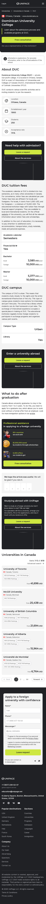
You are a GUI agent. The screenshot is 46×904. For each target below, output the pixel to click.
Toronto (15, 572)
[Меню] (42, 3)
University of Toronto (15, 569)
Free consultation (23, 40)
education (12, 791)
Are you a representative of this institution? (19, 46)
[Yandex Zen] (8, 803)
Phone (7, 716)
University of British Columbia (20, 611)
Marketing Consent (14, 746)
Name (7, 706)
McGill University (12, 592)
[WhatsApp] (39, 761)
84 (27, 679)
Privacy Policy (33, 738)
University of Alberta (14, 634)
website (5, 214)
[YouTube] (19, 803)
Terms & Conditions (9, 892)
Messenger (10, 726)
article (32, 413)
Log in (4, 3)
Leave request (23, 752)
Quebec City (16, 660)
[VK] (13, 803)
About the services (23, 158)
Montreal (15, 595)
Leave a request (23, 152)
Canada (8, 572)
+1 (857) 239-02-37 (10, 785)
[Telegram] (35, 761)
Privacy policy (7, 896)
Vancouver (16, 614)
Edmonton (16, 637)
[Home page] (23, 4)
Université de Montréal (15, 657)
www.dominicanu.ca (30, 16)
